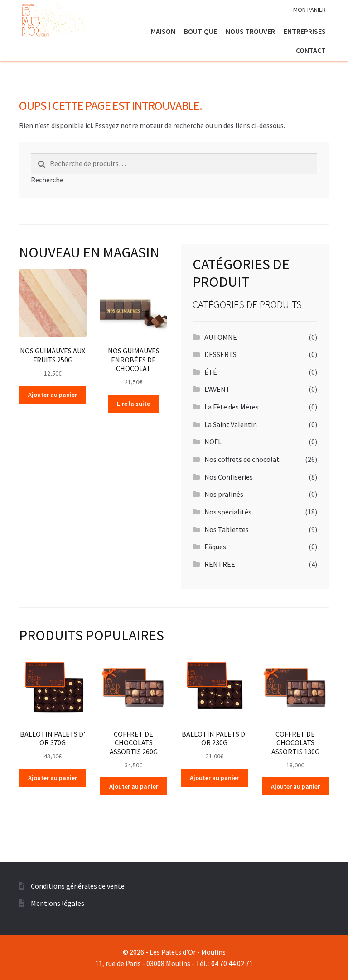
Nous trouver (250, 31)
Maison (163, 31)
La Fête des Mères (231, 406)
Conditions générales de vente (78, 885)
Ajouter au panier (52, 394)
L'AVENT (217, 389)
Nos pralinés (223, 494)
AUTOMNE (220, 337)
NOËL (213, 441)
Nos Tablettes (226, 529)
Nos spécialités (227, 511)
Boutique (200, 31)
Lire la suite (133, 404)
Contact (311, 50)
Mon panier (309, 9)
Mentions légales (57, 903)
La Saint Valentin (230, 424)
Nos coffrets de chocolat (242, 459)
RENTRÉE (219, 564)
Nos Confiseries (228, 476)
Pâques (215, 546)
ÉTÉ (210, 371)
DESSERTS (220, 354)
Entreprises (305, 31)
